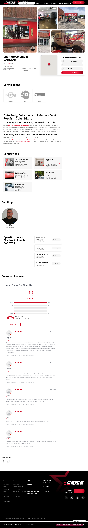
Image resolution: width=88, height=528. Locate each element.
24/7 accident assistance (34, 139)
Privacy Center (30, 518)
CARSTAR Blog (16, 489)
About (14, 481)
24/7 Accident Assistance (6, 495)
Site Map (43, 518)
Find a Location (78, 2)
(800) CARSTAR (68, 2)
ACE (28, 481)
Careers (61, 3)
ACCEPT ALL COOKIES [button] (77, 524)
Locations (46, 486)
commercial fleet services (24, 141)
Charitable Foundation (18, 486)
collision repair (14, 139)
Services (38, 3)
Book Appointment (73, 68)
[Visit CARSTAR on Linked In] (83, 497)
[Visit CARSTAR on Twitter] (71, 497)
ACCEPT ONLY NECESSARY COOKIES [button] (63, 524)
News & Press (16, 484)
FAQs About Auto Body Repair (48, 481)
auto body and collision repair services (18, 125)
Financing (53, 3)
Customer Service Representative (40, 238)
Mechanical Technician (42, 254)
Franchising (46, 3)
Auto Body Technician (42, 262)
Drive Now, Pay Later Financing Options (33, 492)
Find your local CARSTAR (24, 1)
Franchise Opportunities (34, 488)
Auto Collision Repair (6, 503)
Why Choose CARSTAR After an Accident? (19, 493)
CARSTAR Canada (17, 499)
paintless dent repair (45, 137)
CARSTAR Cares (16, 496)
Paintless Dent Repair (6, 485)
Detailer (38, 247)
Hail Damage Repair (6, 490)
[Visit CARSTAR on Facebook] (66, 497)
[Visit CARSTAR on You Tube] (77, 497)
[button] (84, 525)
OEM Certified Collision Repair (47, 491)
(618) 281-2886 (6, 69)
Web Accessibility (37, 518)
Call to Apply (56, 239)
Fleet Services (6, 499)
